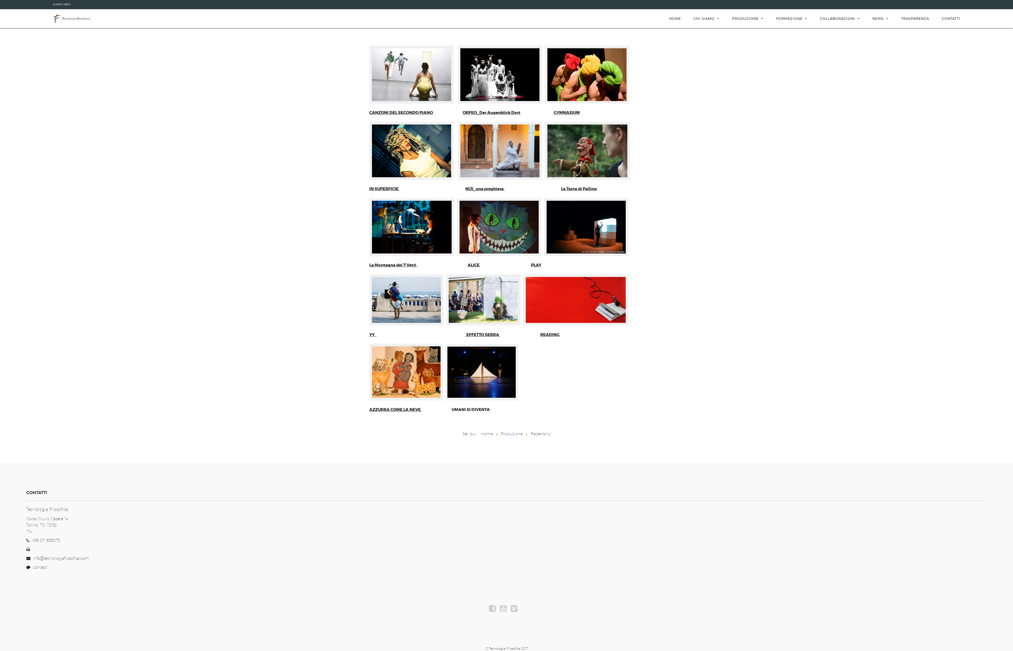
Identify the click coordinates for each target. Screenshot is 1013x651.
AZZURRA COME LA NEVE (395, 409)
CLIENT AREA (61, 4)
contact (38, 567)
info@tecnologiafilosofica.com (61, 558)
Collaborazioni (837, 18)
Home (675, 18)
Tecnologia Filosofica (71, 19)
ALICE (474, 265)
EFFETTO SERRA (483, 334)
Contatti (951, 18)
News (878, 18)
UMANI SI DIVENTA (471, 409)
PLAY (536, 265)
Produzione (745, 18)
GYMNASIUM (567, 112)
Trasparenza (915, 18)
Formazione (789, 18)
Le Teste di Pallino (579, 189)
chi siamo (704, 18)
